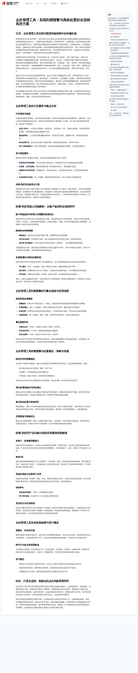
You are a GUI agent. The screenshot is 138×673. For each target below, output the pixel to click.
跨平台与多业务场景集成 (27, 544)
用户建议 (20, 559)
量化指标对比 (22, 322)
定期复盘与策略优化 (25, 416)
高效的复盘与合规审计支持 (28, 474)
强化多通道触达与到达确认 (28, 387)
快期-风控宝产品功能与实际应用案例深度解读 (41, 433)
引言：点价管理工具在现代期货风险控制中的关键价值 (46, 33)
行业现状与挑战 (23, 113)
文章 (44, 3)
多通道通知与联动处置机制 (28, 257)
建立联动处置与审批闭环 (27, 401)
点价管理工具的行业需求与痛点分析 (36, 106)
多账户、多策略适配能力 (27, 440)
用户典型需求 (22, 153)
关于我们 (54, 3)
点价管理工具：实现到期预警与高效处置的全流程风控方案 (53, 21)
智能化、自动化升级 (25, 530)
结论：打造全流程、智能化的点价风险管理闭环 (42, 581)
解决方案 (29, 3)
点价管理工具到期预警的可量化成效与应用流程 (42, 291)
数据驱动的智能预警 (24, 230)
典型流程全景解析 (24, 298)
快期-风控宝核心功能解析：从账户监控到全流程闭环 (45, 206)
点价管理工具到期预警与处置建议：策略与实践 (42, 351)
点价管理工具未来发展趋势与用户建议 (37, 522)
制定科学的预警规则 (25, 358)
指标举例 (19, 487)
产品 (37, 3)
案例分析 (19, 457)
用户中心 (65, 3)
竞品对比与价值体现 (25, 503)
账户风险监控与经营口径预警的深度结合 (35, 214)
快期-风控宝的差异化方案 (28, 184)
